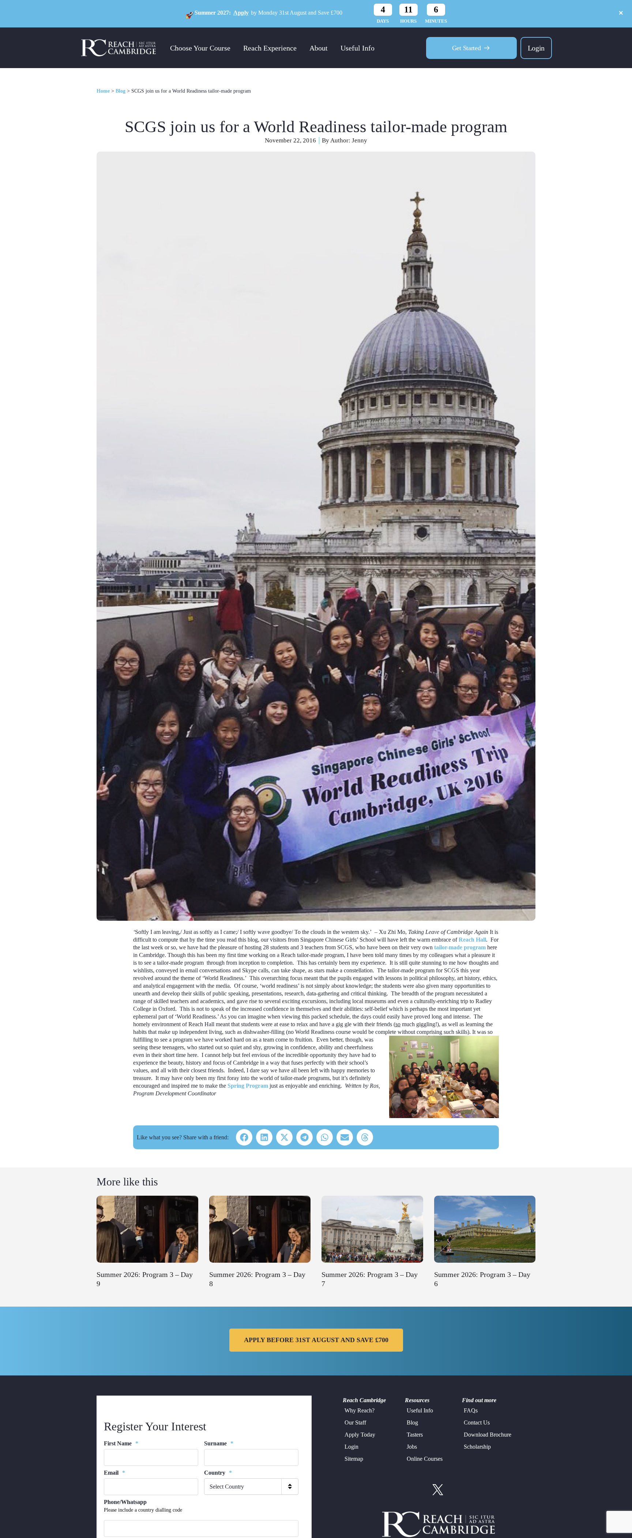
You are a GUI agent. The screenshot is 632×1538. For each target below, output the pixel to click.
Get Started (466, 48)
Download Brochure (487, 1434)
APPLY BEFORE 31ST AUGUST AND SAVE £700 (316, 1340)
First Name (121, 1443)
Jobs (412, 1447)
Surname (218, 1443)
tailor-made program (460, 947)
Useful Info (358, 48)
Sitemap (354, 1459)
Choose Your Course (200, 48)
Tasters (415, 1434)
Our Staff (355, 1422)
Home (103, 91)
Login (536, 48)
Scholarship (477, 1447)
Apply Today (360, 1434)
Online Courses (425, 1459)
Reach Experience (270, 48)
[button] (244, 1137)
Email (114, 1473)
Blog (120, 91)
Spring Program (247, 1086)
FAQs (471, 1410)
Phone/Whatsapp (125, 1502)
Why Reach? (360, 1410)
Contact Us (477, 1422)
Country (218, 1473)
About (318, 48)
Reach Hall (472, 939)
